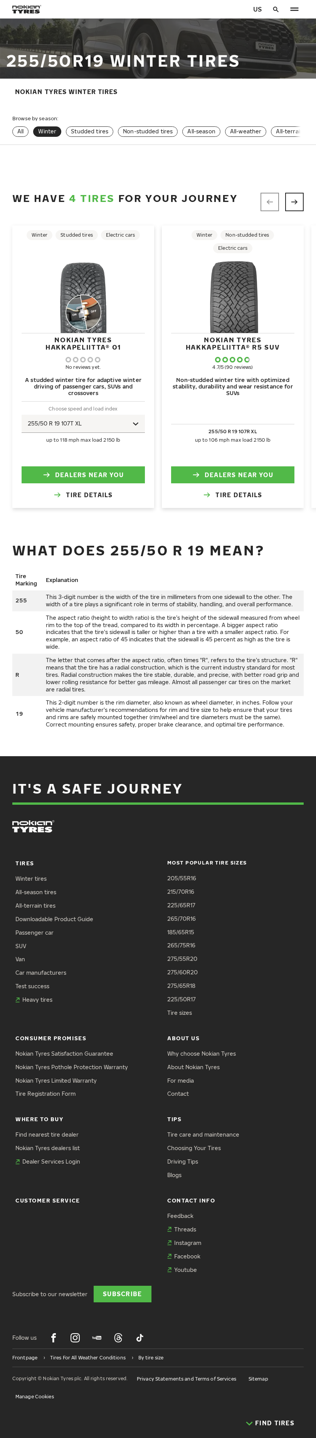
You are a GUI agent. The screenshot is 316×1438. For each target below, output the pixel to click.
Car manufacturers (40, 972)
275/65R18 (181, 985)
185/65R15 (180, 932)
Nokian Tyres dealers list (47, 1148)
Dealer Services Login (51, 1161)
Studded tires (89, 131)
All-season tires (35, 892)
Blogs (174, 1175)
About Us (183, 1038)
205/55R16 (181, 878)
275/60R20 (182, 972)
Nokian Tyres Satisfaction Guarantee (64, 1053)
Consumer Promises (50, 1038)
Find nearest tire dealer (47, 1134)
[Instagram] (75, 1338)
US (257, 9)
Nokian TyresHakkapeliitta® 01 (83, 343)
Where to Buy (39, 1119)
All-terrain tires (35, 905)
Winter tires (31, 878)
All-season (201, 131)
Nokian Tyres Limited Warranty (56, 1080)
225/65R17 (181, 905)
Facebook (187, 1256)
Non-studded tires (148, 131)
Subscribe (122, 1293)
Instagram (187, 1243)
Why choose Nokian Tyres (201, 1053)
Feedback (180, 1216)
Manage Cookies (34, 1396)
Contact (178, 1093)
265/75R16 (181, 945)
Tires (24, 863)
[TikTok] (140, 1338)
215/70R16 (180, 891)
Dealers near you (89, 474)
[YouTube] (97, 1338)
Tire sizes (179, 1012)
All (20, 131)
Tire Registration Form (45, 1093)
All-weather (246, 131)
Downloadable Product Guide (54, 919)
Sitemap (258, 1379)
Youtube (185, 1269)
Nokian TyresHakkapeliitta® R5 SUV (233, 343)
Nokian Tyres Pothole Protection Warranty (71, 1067)
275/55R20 (182, 958)
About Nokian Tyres (193, 1067)
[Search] (276, 9)
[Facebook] (53, 1338)
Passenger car (34, 932)
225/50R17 (181, 999)
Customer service (47, 1200)
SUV (20, 946)
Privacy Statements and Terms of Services (186, 1379)
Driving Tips (182, 1161)
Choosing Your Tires (194, 1148)
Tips (174, 1119)
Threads (185, 1229)
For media (180, 1080)
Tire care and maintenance (203, 1134)
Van (20, 959)
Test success (32, 986)
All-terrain (289, 131)
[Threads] (118, 1338)
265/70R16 (181, 918)
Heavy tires (37, 999)
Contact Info (191, 1200)
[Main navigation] (294, 9)
